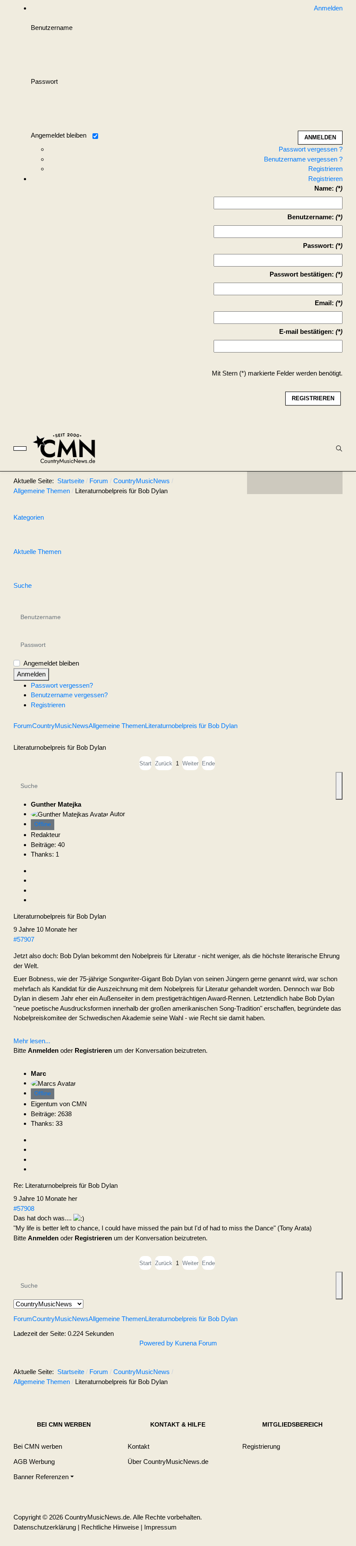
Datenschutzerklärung (44, 1527)
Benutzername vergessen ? (303, 159)
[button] (43, 1477)
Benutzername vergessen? (69, 695)
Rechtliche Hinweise (110, 1527)
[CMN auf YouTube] (312, 483)
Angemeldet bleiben (58, 135)
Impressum (160, 1527)
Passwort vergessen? (62, 685)
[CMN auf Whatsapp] (299, 1374)
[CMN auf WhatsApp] (295, 483)
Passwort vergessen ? (311, 149)
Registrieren (325, 168)
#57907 (23, 939)
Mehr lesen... (31, 1041)
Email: (324, 303)
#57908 (23, 1208)
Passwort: (318, 245)
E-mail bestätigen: (306, 331)
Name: (324, 188)
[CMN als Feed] (329, 483)
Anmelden (31, 674)
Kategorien (28, 517)
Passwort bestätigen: (302, 274)
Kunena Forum (196, 1343)
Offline (42, 824)
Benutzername (52, 27)
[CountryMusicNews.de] (68, 448)
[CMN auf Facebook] (260, 483)
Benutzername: (310, 217)
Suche (22, 585)
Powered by (156, 1343)
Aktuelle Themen (37, 551)
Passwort (44, 81)
